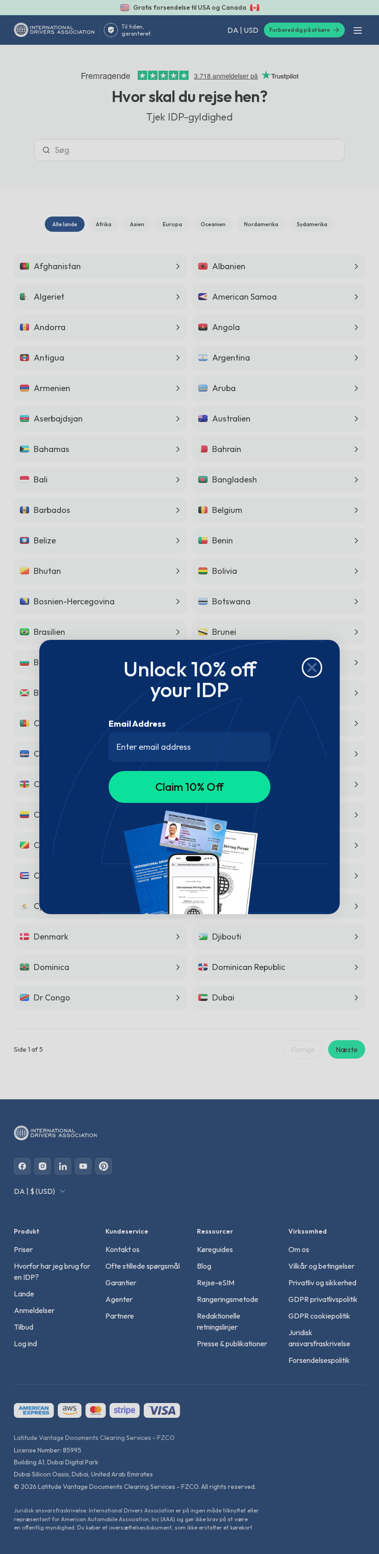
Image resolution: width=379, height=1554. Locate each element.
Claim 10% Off (189, 787)
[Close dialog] (312, 667)
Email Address (137, 723)
